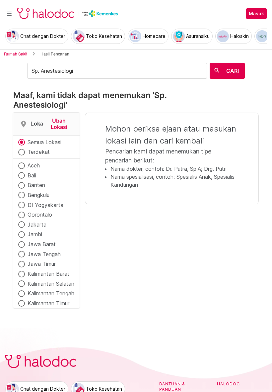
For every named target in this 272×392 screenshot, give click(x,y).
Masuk (256, 13)
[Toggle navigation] (9, 13)
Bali (32, 175)
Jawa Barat (42, 244)
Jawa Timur (42, 264)
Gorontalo (40, 215)
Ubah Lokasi (59, 124)
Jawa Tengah (44, 254)
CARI (232, 71)
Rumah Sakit (15, 53)
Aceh (34, 165)
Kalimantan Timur (48, 303)
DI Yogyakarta (45, 205)
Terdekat (39, 152)
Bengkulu (38, 195)
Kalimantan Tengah (51, 293)
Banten (36, 185)
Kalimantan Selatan (51, 284)
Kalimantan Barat (48, 274)
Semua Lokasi (44, 142)
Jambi (35, 234)
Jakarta (37, 225)
